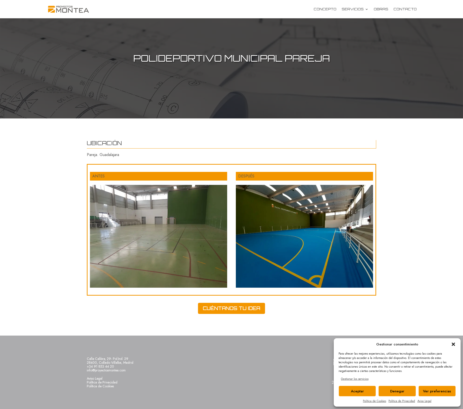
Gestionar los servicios (354, 379)
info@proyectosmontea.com (106, 370)
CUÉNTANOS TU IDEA (231, 308)
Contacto (405, 9)
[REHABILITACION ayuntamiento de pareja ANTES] (158, 287)
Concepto (325, 9)
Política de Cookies (374, 401)
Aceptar (357, 391)
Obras (381, 9)
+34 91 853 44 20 (100, 366)
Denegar (397, 391)
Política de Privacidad (401, 401)
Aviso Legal (424, 401)
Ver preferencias (437, 391)
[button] (453, 344)
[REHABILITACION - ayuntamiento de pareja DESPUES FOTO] (304, 287)
